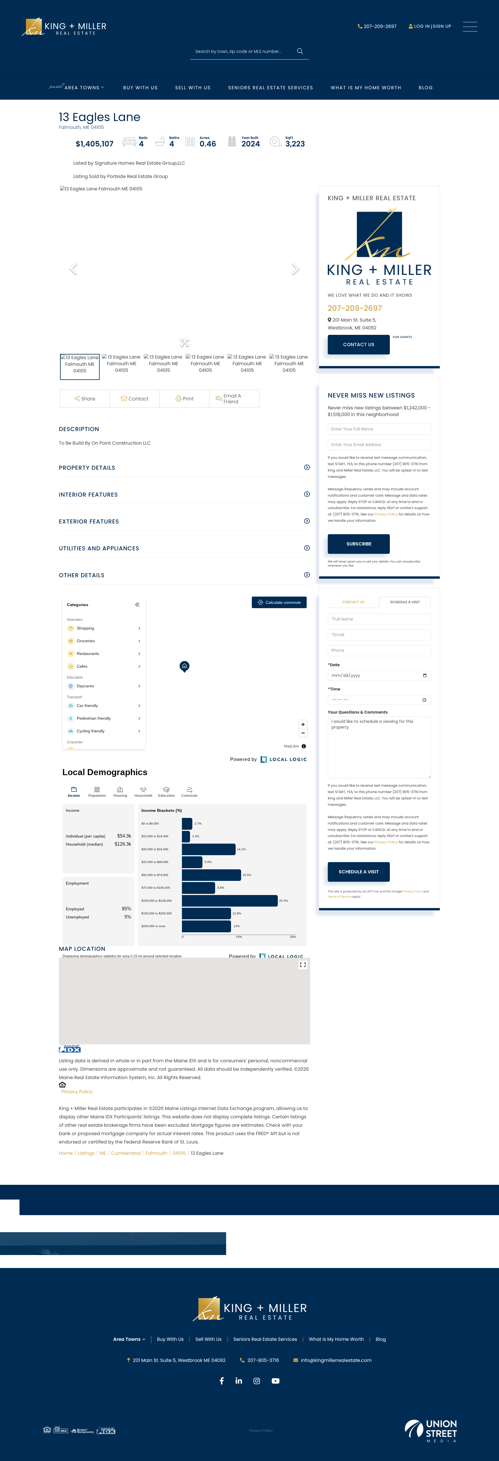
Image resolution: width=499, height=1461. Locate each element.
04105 (179, 1153)
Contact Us (359, 344)
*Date (334, 665)
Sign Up (442, 26)
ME (103, 1153)
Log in (422, 26)
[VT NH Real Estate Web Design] (431, 1431)
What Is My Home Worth (336, 1339)
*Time (334, 689)
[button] (300, 52)
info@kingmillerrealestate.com (336, 1360)
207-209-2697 (380, 26)
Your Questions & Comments (358, 712)
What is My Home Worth (366, 87)
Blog (426, 87)
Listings (86, 1153)
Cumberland (126, 1153)
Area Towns (82, 87)
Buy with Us (140, 87)
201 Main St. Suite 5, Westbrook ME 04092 (179, 1360)
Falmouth (156, 1153)
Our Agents (402, 337)
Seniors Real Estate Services (270, 87)
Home (66, 1153)
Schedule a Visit (405, 602)
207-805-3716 (263, 1360)
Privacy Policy (77, 1091)
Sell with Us (193, 87)
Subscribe (359, 544)
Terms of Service (339, 896)
